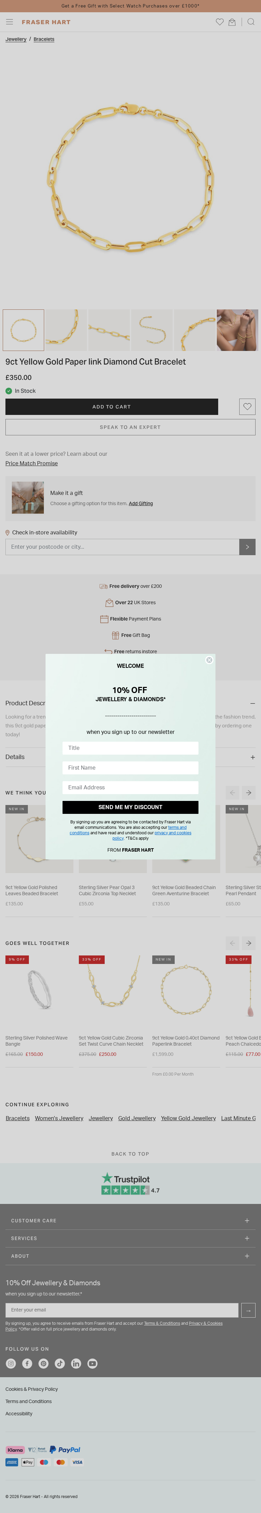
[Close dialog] (209, 660)
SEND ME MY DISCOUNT (130, 807)
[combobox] (128, 748)
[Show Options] (192, 748)
